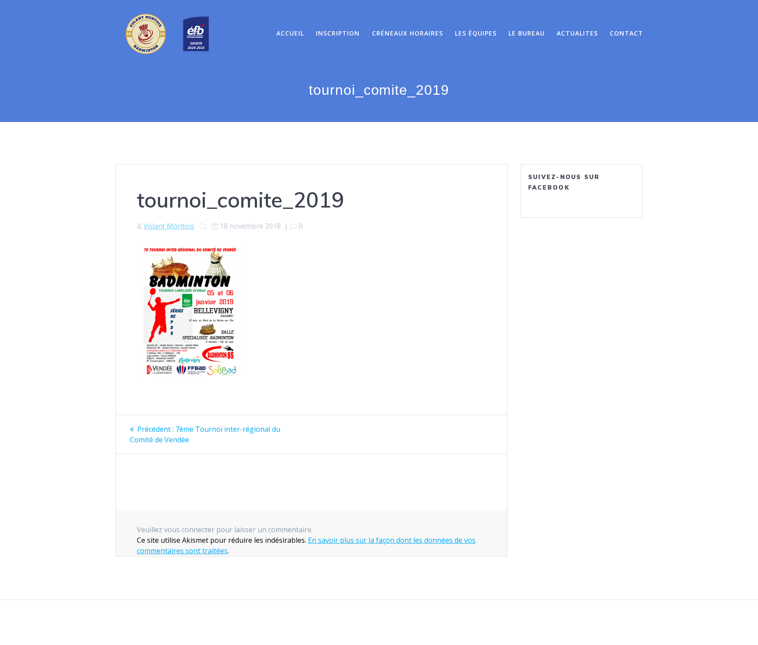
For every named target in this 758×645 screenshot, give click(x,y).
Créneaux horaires (407, 33)
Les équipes (476, 33)
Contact (626, 33)
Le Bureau (526, 33)
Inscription (338, 33)
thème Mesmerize (476, 622)
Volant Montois (168, 226)
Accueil (290, 33)
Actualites (577, 33)
